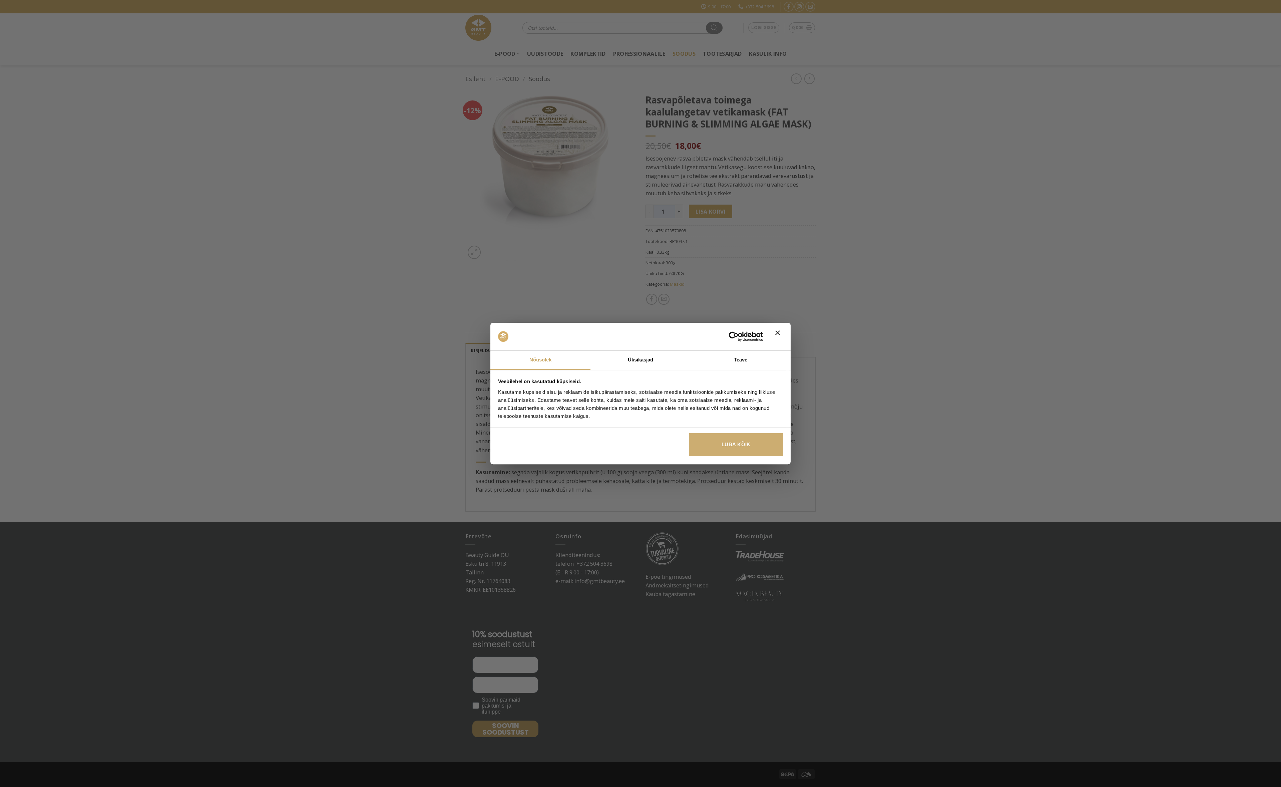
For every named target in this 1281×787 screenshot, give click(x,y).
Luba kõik (736, 444)
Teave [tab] (741, 359)
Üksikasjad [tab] (641, 359)
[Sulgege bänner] (779, 336)
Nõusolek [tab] (540, 359)
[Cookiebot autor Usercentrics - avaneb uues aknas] (734, 337)
